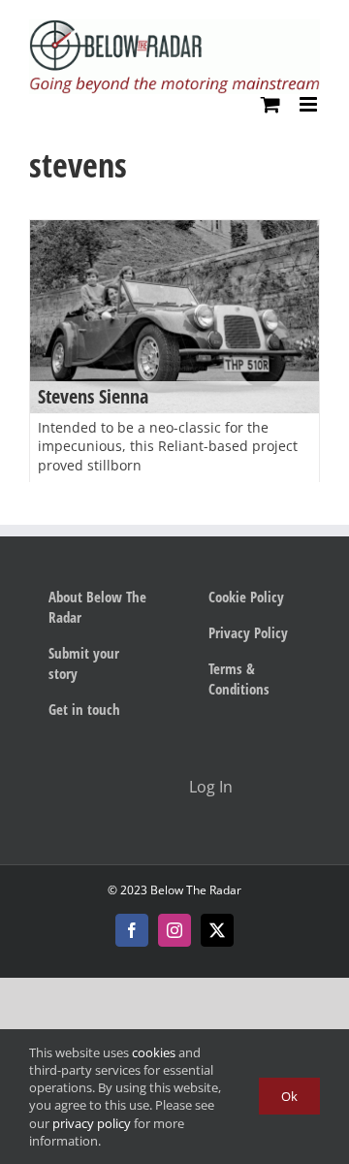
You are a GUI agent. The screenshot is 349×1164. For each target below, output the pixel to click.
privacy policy (91, 1123)
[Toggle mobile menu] (310, 104)
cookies (153, 1052)
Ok (289, 1096)
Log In (211, 786)
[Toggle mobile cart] (270, 104)
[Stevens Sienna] (174, 316)
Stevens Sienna (93, 396)
